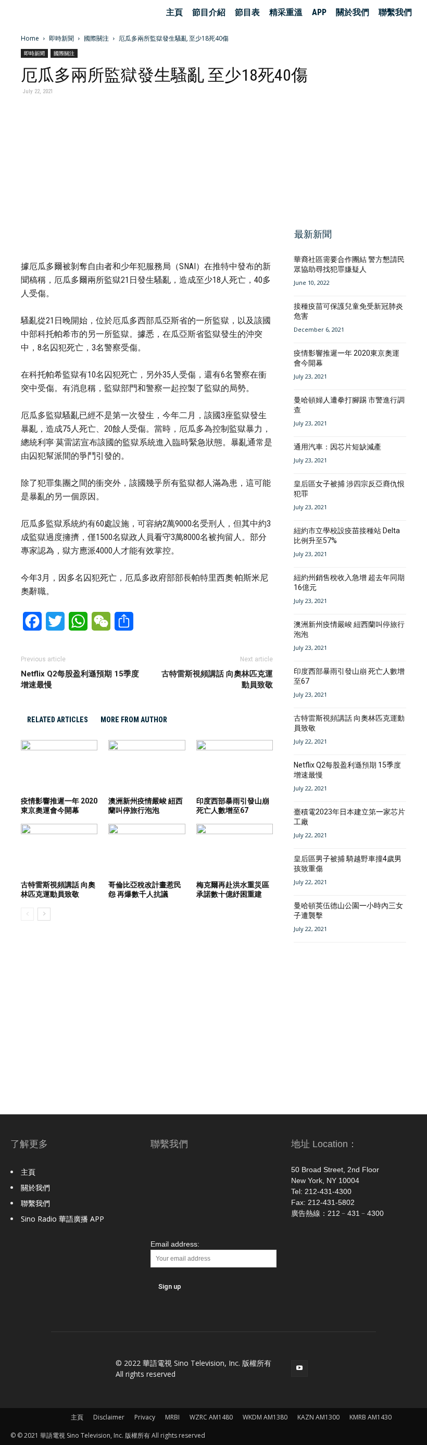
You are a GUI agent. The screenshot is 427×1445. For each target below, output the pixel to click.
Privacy (144, 1417)
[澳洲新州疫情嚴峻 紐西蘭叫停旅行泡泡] (146, 766)
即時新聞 (61, 38)
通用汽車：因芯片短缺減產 (337, 447)
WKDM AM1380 (265, 1417)
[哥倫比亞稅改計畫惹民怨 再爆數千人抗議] (146, 850)
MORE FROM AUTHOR (134, 719)
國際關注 (96, 38)
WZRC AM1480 (211, 1417)
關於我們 (352, 12)
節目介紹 (208, 12)
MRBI (172, 1417)
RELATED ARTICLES (57, 719)
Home (30, 38)
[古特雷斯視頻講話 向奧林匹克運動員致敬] (59, 850)
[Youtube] (299, 1368)
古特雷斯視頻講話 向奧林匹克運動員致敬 (217, 679)
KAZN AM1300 (318, 1417)
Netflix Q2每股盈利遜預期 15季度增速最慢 (80, 679)
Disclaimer (108, 1417)
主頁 (174, 12)
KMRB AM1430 (370, 1417)
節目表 (247, 12)
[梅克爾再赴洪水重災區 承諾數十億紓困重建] (234, 850)
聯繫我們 (395, 12)
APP (319, 12)
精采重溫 (286, 12)
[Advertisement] (346, 156)
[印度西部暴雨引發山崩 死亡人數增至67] (234, 766)
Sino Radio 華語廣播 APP (62, 1219)
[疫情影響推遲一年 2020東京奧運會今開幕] (59, 766)
